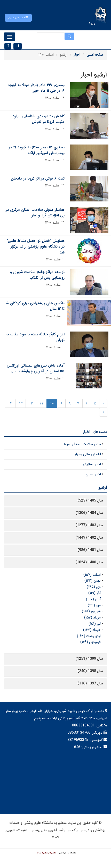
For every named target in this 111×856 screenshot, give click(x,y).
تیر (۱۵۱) (95, 623)
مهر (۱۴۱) (94, 605)
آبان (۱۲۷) (93, 599)
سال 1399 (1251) (89, 659)
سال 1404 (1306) (89, 513)
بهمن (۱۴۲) (92, 580)
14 (10, 403)
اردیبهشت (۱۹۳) (89, 636)
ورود (92, 23)
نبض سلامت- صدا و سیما (82, 444)
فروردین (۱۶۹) (90, 642)
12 (31, 403)
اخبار (77, 54)
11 (41, 403)
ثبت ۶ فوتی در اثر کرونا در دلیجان (38, 178)
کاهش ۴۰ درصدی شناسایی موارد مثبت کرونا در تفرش (39, 119)
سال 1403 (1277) (89, 525)
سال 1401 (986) (90, 550)
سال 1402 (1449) (89, 537)
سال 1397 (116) (90, 683)
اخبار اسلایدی (91, 464)
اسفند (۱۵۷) (92, 575)
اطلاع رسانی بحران (87, 454)
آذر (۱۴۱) (94, 593)
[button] (18, 18)
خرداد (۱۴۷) (92, 630)
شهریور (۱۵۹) (91, 611)
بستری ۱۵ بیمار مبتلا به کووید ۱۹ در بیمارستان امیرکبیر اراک (37, 150)
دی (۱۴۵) (94, 587)
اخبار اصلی (93, 474)
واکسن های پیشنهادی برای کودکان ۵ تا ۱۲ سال (35, 306)
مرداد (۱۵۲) (92, 617)
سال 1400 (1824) (89, 562)
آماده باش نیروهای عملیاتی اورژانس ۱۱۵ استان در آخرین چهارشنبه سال (36, 368)
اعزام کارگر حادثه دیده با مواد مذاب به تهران (35, 337)
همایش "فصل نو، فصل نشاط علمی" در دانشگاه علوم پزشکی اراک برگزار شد (35, 247)
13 (20, 403)
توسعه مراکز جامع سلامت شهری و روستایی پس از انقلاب (37, 275)
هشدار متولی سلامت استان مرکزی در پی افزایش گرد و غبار (35, 213)
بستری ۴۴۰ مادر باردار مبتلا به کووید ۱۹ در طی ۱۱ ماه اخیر (36, 88)
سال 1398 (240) (90, 671)
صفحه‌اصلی (94, 54)
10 (52, 403)
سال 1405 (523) (90, 500)
